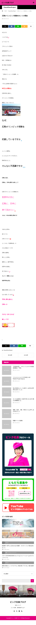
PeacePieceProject (10, 7)
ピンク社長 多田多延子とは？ (18, 607)
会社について (18, 605)
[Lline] (18, 26)
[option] (9, 591)
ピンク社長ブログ (8, 2)
